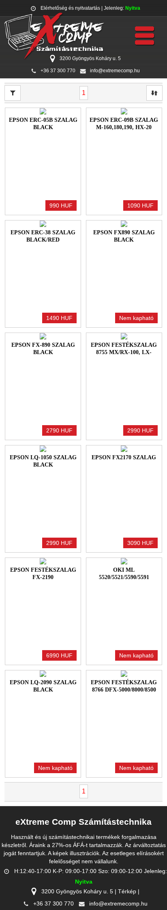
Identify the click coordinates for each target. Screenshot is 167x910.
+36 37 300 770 (58, 70)
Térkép (127, 891)
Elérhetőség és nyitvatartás (70, 8)
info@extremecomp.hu (115, 70)
